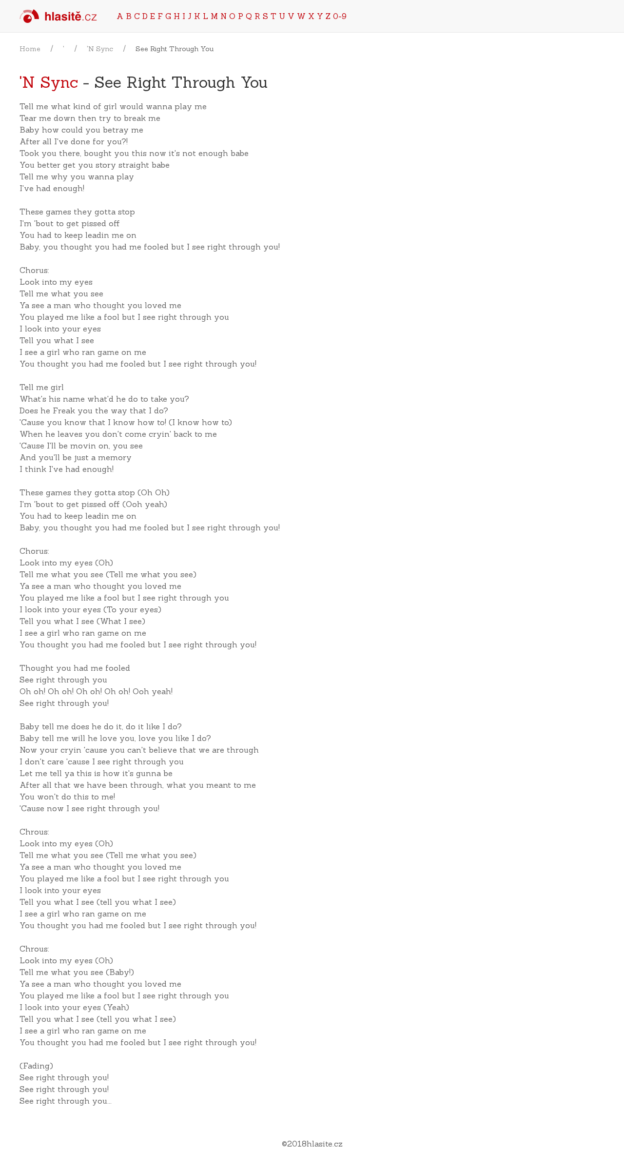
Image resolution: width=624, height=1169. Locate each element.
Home (30, 48)
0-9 (340, 16)
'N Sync (100, 48)
